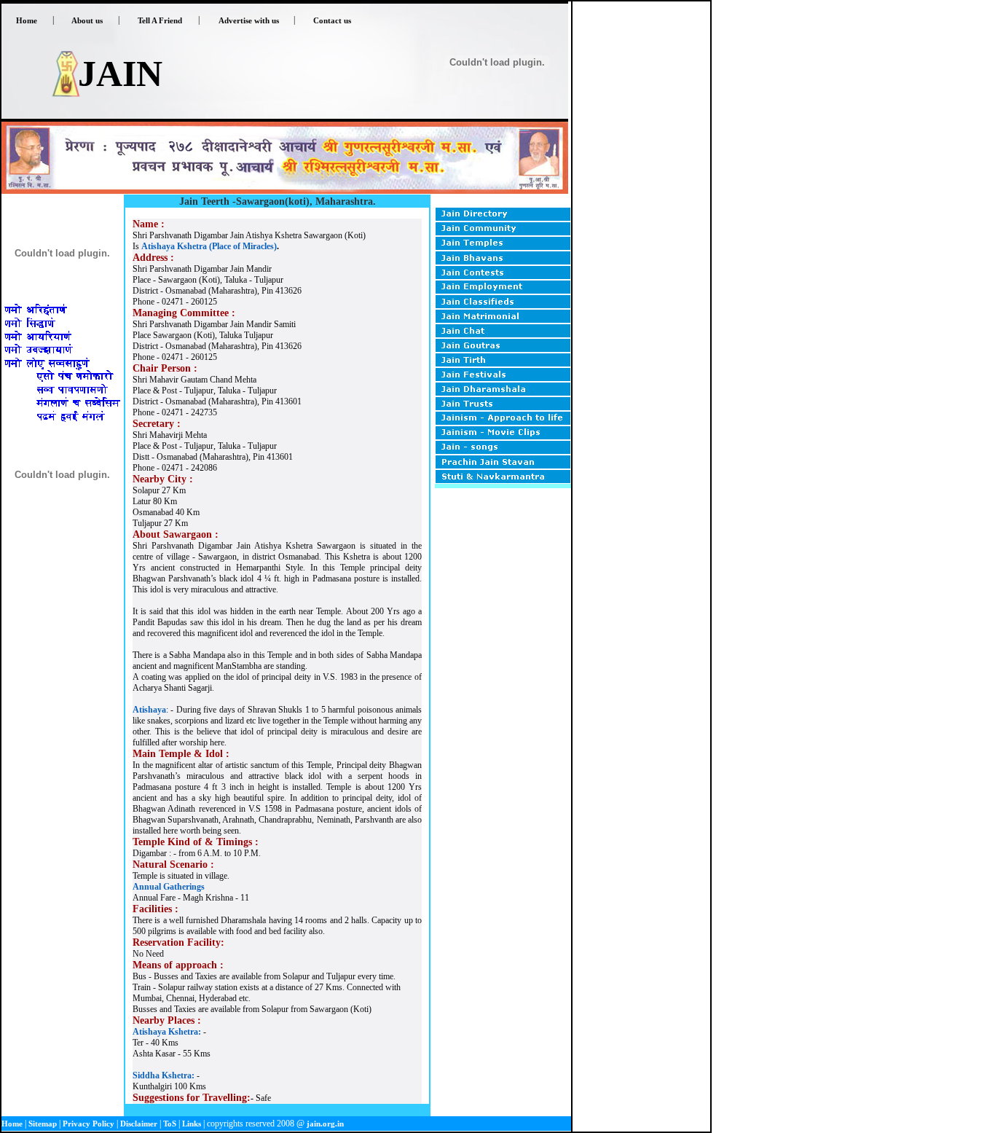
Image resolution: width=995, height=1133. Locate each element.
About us (87, 20)
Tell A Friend (160, 20)
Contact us (332, 20)
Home (26, 20)
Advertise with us (249, 20)
